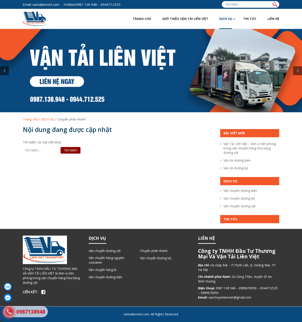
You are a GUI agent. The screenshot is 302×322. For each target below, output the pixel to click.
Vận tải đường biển (237, 160)
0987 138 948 (86, 4)
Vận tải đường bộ (236, 168)
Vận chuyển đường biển (240, 191)
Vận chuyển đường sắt (240, 206)
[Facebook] (43, 292)
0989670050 (247, 288)
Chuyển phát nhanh (154, 251)
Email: (27, 4)
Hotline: (69, 4)
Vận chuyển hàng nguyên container (106, 260)
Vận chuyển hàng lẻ (102, 270)
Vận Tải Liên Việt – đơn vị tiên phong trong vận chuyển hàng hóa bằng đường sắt (250, 148)
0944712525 (110, 4)
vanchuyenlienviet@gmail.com (229, 297)
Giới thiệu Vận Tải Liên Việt (185, 19)
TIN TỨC (249, 19)
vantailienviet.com (41, 4)
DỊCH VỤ (225, 19)
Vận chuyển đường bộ (239, 198)
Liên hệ (273, 19)
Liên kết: (30, 292)
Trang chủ (142, 19)
